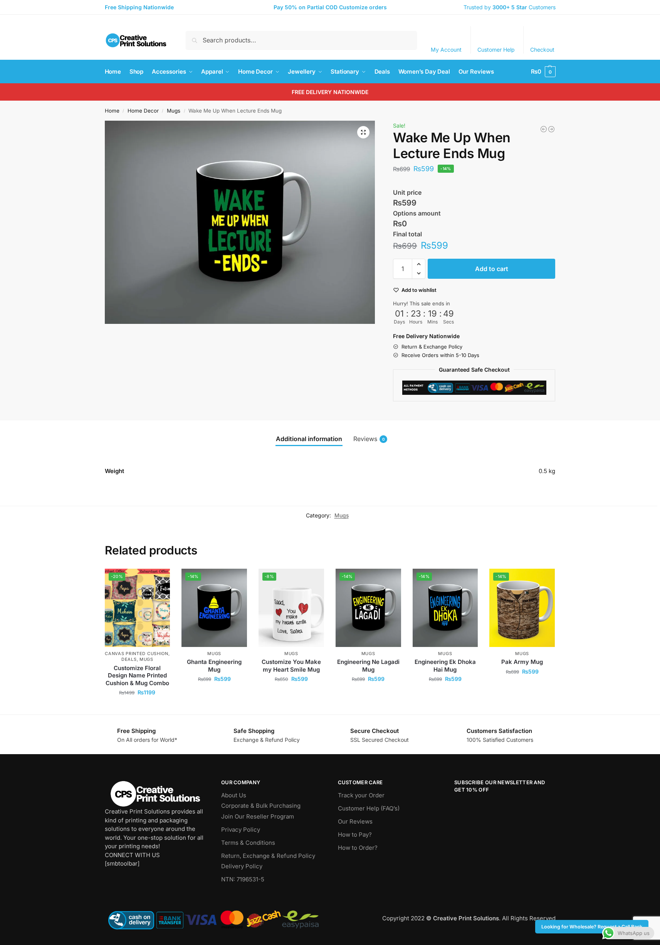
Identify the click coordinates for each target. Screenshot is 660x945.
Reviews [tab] (369, 439)
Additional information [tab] (309, 439)
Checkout (542, 49)
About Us (233, 795)
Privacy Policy (240, 829)
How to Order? (358, 847)
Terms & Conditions (248, 842)
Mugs (173, 111)
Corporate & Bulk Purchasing (261, 805)
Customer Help (496, 49)
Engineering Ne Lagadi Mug (368, 665)
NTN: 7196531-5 (242, 879)
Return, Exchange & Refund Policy (268, 855)
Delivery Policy (241, 866)
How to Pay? (355, 834)
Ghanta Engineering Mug (214, 665)
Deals (129, 659)
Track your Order (361, 795)
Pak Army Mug (522, 661)
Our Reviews (355, 821)
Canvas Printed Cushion (136, 653)
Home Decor (143, 111)
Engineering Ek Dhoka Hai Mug (445, 665)
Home (112, 111)
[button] (543, 71)
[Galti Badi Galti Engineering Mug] (543, 129)
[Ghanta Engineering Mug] (551, 129)
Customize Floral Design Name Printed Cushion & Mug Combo (137, 675)
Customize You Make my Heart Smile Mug (291, 665)
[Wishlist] (158, 580)
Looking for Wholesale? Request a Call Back (591, 927)
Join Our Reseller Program (257, 816)
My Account (446, 49)
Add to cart (491, 269)
